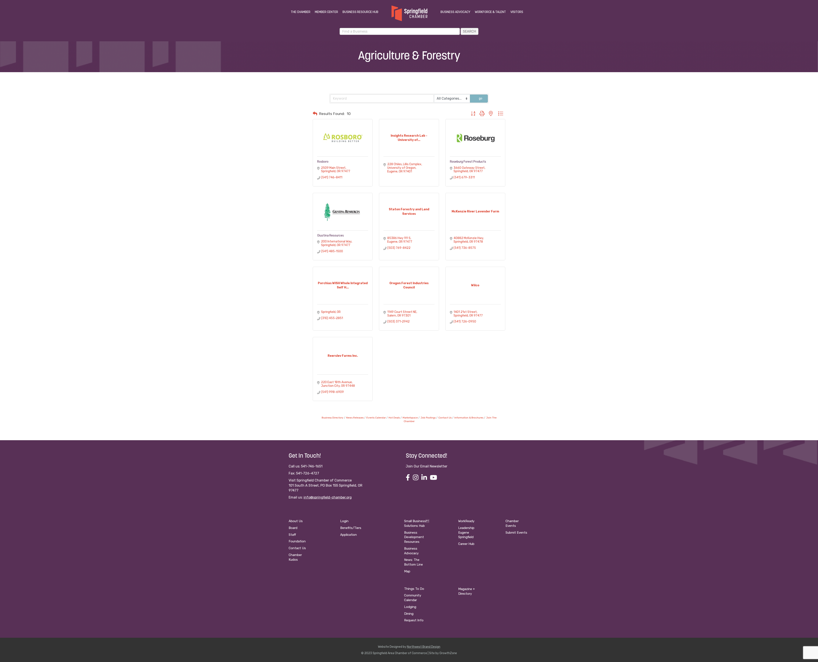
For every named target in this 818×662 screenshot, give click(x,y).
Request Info (413, 620)
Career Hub (466, 544)
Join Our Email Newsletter (426, 466)
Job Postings (428, 417)
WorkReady (466, 521)
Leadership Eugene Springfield (466, 532)
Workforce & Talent (490, 12)
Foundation (297, 541)
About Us (296, 521)
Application (348, 535)
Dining (408, 614)
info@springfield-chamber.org (328, 497)
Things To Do (414, 589)
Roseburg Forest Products (468, 161)
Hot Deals (394, 417)
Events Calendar (376, 417)
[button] (315, 113)
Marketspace (410, 417)
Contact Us (445, 417)
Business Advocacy (455, 12)
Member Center (326, 12)
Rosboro (322, 161)
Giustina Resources (330, 235)
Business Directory (332, 417)
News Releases (355, 417)
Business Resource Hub (360, 12)
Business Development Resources (414, 537)
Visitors (516, 12)
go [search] (480, 98)
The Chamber (300, 12)
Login (344, 521)
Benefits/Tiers (350, 528)
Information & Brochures (468, 417)
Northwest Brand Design (423, 647)
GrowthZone (448, 653)
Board (293, 528)
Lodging (410, 607)
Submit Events (516, 532)
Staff (292, 535)
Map (407, 571)
